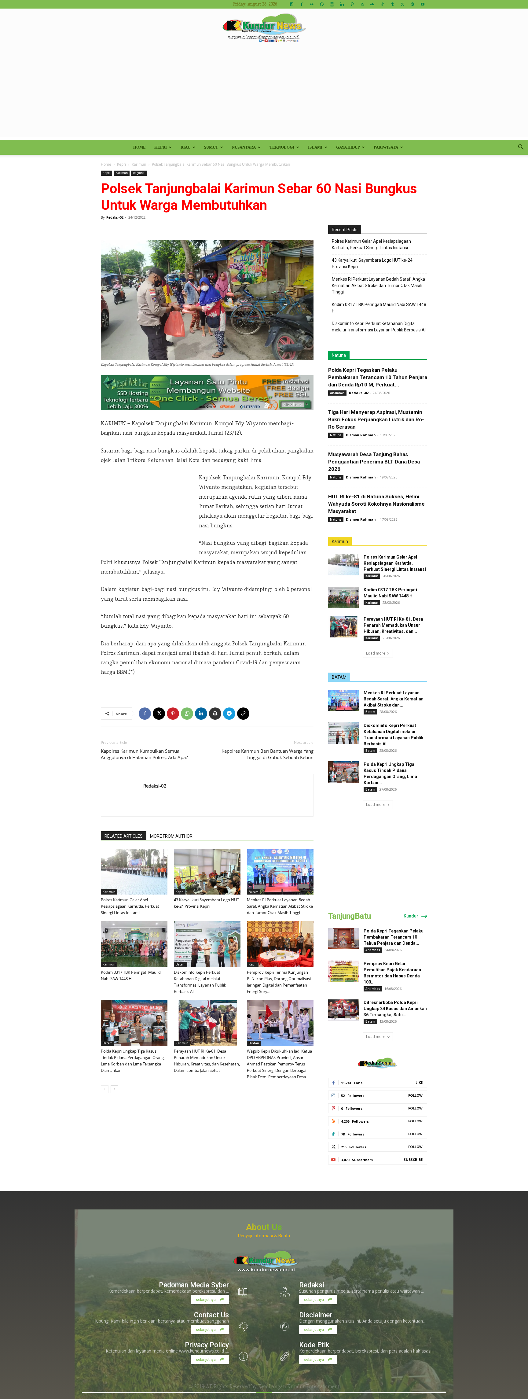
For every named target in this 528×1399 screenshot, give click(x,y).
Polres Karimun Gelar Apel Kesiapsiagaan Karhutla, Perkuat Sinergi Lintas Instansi (130, 906)
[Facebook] (301, 4)
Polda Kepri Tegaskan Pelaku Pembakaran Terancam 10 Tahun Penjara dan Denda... (394, 937)
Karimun (139, 164)
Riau (185, 147)
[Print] (215, 713)
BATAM (339, 677)
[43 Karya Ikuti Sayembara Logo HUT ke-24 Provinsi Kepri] (207, 872)
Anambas (337, 393)
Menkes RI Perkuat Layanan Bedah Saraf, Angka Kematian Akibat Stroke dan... (394, 698)
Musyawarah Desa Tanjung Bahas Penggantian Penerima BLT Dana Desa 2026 (374, 461)
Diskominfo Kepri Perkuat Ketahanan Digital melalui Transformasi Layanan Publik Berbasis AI (379, 326)
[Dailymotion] (291, 4)
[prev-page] (104, 1089)
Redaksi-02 (114, 217)
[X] (402, 4)
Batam (253, 892)
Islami (315, 147)
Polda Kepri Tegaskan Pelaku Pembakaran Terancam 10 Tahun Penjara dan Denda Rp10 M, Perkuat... (377, 377)
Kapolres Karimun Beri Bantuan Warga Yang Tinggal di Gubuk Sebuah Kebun (268, 754)
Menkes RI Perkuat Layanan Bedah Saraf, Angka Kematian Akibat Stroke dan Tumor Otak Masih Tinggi (280, 906)
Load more (375, 653)
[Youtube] (422, 4)
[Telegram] (229, 713)
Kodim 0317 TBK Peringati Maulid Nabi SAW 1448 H (379, 307)
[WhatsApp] (187, 713)
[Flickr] (311, 4)
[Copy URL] (243, 713)
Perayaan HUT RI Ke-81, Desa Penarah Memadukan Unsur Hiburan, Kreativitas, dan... (393, 625)
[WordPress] (412, 4)
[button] (520, 148)
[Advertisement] (264, 94)
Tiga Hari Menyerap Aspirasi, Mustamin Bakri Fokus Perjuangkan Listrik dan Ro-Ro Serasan (376, 419)
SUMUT (211, 147)
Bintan (254, 1043)
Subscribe (413, 1159)
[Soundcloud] (372, 4)
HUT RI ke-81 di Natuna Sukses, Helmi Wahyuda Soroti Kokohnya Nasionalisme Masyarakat (376, 503)
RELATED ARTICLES (124, 836)
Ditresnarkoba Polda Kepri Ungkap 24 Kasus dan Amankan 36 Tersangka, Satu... (395, 1008)
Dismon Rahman (361, 435)
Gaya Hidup (348, 147)
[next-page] (114, 1089)
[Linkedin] (341, 4)
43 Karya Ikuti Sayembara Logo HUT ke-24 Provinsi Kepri (372, 263)
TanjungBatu (349, 916)
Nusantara (244, 147)
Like (419, 1082)
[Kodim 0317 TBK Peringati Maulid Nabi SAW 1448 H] (134, 944)
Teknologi (282, 147)
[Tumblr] (392, 4)
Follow (415, 1095)
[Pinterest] (352, 4)
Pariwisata (386, 147)
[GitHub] (321, 4)
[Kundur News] (264, 29)
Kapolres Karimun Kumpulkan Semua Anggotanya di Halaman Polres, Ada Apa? (144, 754)
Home (139, 147)
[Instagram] (331, 4)
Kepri (160, 147)
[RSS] (362, 4)
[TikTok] (382, 4)
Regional (139, 173)
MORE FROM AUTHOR (171, 836)
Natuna (339, 355)
